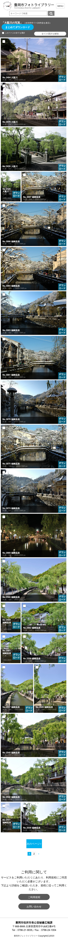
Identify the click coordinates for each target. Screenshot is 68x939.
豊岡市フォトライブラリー (26, 935)
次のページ (33, 844)
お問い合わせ (34, 906)
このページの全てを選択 (15, 33)
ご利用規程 (34, 897)
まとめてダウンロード (17, 27)
